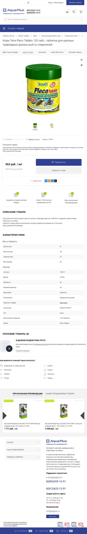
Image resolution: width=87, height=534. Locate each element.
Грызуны (51, 374)
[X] (55, 180)
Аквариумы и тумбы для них (14, 366)
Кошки (50, 370)
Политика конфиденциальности (15, 524)
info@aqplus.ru (53, 511)
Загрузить (63, 303)
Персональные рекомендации (27, 394)
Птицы (6, 378)
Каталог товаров (15, 28)
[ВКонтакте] (46, 180)
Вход (50, 3)
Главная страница (22, 351)
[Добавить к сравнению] (82, 65)
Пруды (50, 378)
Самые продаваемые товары (60, 394)
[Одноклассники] (49, 180)
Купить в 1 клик (58, 170)
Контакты (52, 516)
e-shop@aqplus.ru (54, 477)
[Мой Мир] (52, 180)
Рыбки (50, 366)
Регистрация (58, 3)
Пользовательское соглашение (15, 522)
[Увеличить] (43, 89)
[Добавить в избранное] (82, 60)
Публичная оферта (10, 526)
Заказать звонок (75, 2)
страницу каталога (42, 344)
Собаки (7, 374)
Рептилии (7, 370)
